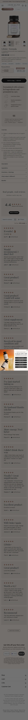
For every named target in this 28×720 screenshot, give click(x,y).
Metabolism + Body (21, 360)
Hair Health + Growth (21, 362)
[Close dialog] (27, 350)
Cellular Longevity (21, 364)
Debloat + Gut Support (21, 357)
